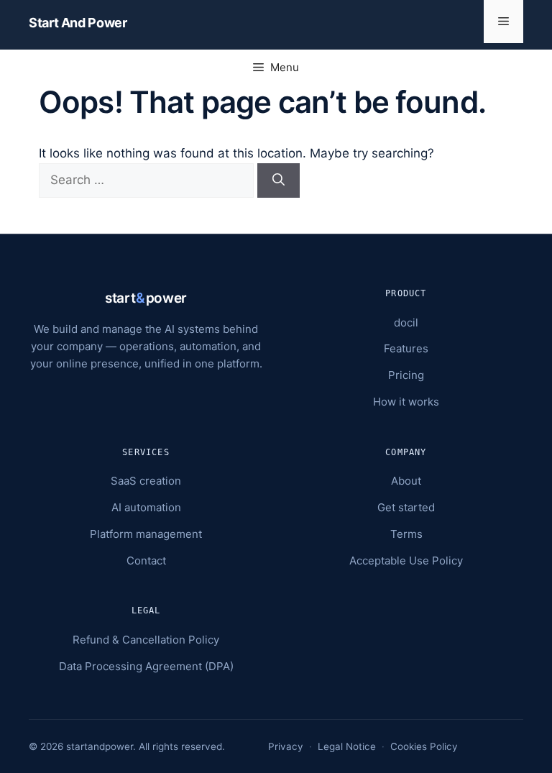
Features (406, 348)
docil (406, 322)
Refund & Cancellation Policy (146, 639)
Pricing (406, 375)
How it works (406, 401)
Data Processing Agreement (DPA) (146, 666)
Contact (146, 560)
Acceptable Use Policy (406, 560)
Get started (406, 507)
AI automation (146, 507)
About (406, 481)
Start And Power (78, 22)
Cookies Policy (424, 746)
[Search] (278, 180)
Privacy (285, 746)
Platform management (146, 534)
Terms (406, 534)
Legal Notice (347, 746)
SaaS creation (146, 481)
